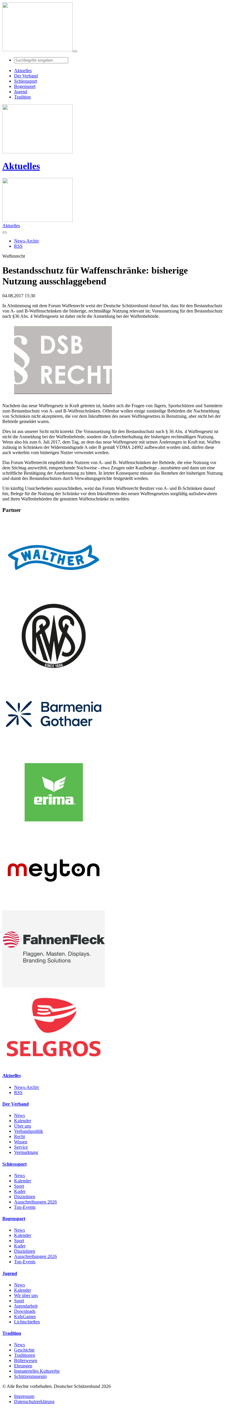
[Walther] (53, 594)
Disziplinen (24, 1196)
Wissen (20, 1141)
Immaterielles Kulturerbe (37, 1371)
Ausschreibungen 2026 (35, 1201)
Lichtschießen (27, 1321)
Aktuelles (21, 166)
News (19, 1115)
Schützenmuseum (30, 1376)
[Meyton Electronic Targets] (53, 907)
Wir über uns (26, 1295)
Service (21, 1147)
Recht (19, 1136)
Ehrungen (23, 1365)
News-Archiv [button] (26, 240)
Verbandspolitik (28, 1131)
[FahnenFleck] (53, 985)
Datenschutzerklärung (34, 1401)
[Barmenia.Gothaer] (53, 750)
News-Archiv (26, 1087)
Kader (19, 1191)
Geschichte (24, 1349)
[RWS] (53, 672)
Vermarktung (26, 1152)
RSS (18, 1092)
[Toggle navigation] (75, 51)
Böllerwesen (25, 1360)
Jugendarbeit (26, 1305)
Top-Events (24, 1207)
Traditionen (24, 1355)
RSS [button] (18, 246)
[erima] (53, 829)
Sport (19, 1186)
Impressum (24, 1396)
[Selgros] (53, 1064)
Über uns (22, 1125)
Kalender (22, 1120)
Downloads (24, 1311)
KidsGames (25, 1316)
